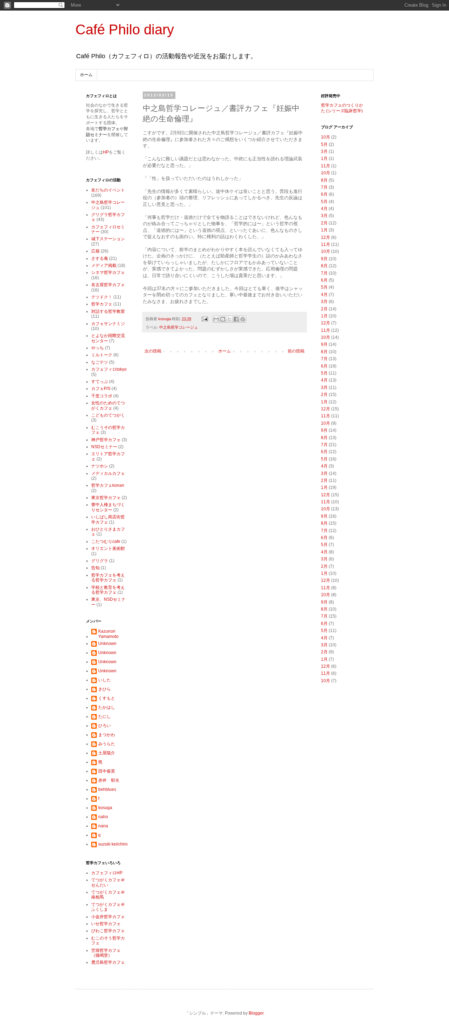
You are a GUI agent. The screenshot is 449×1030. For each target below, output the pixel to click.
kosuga (105, 807)
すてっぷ (99, 381)
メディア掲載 (103, 265)
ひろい (104, 725)
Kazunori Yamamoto (108, 634)
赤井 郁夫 (108, 780)
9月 (324, 258)
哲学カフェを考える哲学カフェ (108, 578)
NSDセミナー (104, 446)
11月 (325, 165)
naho (103, 816)
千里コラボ (101, 395)
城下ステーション (108, 238)
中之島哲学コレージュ (178, 327)
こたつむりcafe (105, 541)
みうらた (106, 743)
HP (106, 152)
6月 (324, 194)
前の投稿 (296, 351)
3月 (324, 151)
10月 (325, 137)
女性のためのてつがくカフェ (108, 405)
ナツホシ (99, 466)
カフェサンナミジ (108, 323)
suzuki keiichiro (113, 844)
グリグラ (99, 560)
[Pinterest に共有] (242, 319)
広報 (95, 251)
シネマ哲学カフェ (108, 272)
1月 (324, 158)
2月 (324, 223)
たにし (104, 716)
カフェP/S (100, 388)
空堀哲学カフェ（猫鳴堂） (106, 953)
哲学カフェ (101, 304)
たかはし (106, 707)
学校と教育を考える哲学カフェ (108, 590)
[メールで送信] (216, 319)
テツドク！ (101, 297)
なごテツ (99, 362)
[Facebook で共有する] (236, 319)
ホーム (86, 74)
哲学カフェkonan (107, 485)
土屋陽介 (106, 752)
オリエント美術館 (108, 548)
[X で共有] (229, 319)
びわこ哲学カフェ (108, 930)
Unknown (107, 643)
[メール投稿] (204, 319)
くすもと (106, 698)
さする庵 (99, 258)
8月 (324, 180)
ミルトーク (101, 354)
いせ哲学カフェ (106, 923)
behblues (107, 789)
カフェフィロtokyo (109, 369)
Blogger (256, 1013)
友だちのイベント (108, 190)
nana (103, 825)
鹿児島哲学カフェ (108, 962)
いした (104, 680)
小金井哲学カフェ (108, 916)
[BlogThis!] (222, 319)
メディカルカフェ (108, 473)
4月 (324, 208)
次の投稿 (153, 351)
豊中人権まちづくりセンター (108, 507)
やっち (97, 347)
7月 (324, 187)
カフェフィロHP (106, 872)
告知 (95, 567)
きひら (104, 689)
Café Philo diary (124, 29)
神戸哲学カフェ (106, 439)
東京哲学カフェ (106, 497)
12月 (325, 237)
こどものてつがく (108, 415)
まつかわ (106, 734)
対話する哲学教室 (108, 311)
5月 (324, 144)
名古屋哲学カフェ (108, 284)
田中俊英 (106, 771)
